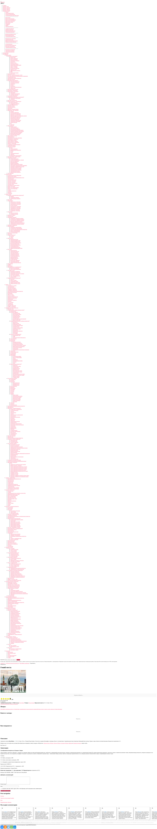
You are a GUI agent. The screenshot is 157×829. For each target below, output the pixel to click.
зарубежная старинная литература (31, 823)
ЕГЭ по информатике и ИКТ (118, 822)
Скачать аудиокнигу (14, 704)
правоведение (127, 820)
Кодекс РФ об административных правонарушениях (91, 820)
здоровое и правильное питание (58, 822)
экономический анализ (120, 820)
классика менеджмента (64, 820)
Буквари (145, 820)
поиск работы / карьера (78, 820)
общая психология (152, 820)
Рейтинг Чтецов (53, 743)
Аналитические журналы (82, 822)
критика (135, 822)
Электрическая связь (113, 820)
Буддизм (17, 823)
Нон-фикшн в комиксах (150, 822)
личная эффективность (23, 822)
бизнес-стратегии (46, 822)
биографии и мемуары (5, 709)
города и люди (47, 709)
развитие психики (57, 820)
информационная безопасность (37, 822)
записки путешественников (56, 709)
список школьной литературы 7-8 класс (45, 823)
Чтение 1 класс (21, 820)
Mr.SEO (15, 825)
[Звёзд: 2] (4, 699)
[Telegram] (8, 827)
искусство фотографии (10, 820)
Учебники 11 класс (11, 822)
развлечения (16, 820)
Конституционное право (105, 820)
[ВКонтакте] (1, 827)
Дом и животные (71, 820)
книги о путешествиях (15, 709)
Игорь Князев (31, 702)
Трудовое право (141, 820)
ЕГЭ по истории (3, 820)
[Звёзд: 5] (10, 699)
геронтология (89, 822)
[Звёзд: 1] (1, 699)
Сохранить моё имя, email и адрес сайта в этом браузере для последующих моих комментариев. (22, 788)
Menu (3, 3)
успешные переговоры (35, 820)
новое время (13, 823)
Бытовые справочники (56, 823)
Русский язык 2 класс (4, 822)
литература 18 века (74, 822)
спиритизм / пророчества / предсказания (46, 820)
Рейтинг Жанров (68, 743)
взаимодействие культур (39, 709)
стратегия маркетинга (134, 820)
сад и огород (68, 822)
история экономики (27, 820)
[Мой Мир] (14, 827)
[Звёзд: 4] (8, 699)
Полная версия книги (5, 704)
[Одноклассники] (5, 827)
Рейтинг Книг (46, 743)
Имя (1, 786)
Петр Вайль (21, 702)
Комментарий (3, 784)
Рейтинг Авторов (61, 743)
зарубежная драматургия (141, 822)
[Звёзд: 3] (6, 699)
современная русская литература (26, 709)
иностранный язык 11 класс (96, 822)
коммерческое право (127, 822)
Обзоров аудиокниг (77, 743)
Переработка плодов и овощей (5, 823)
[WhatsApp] (11, 827)
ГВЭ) (132, 822)
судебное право (21, 823)
